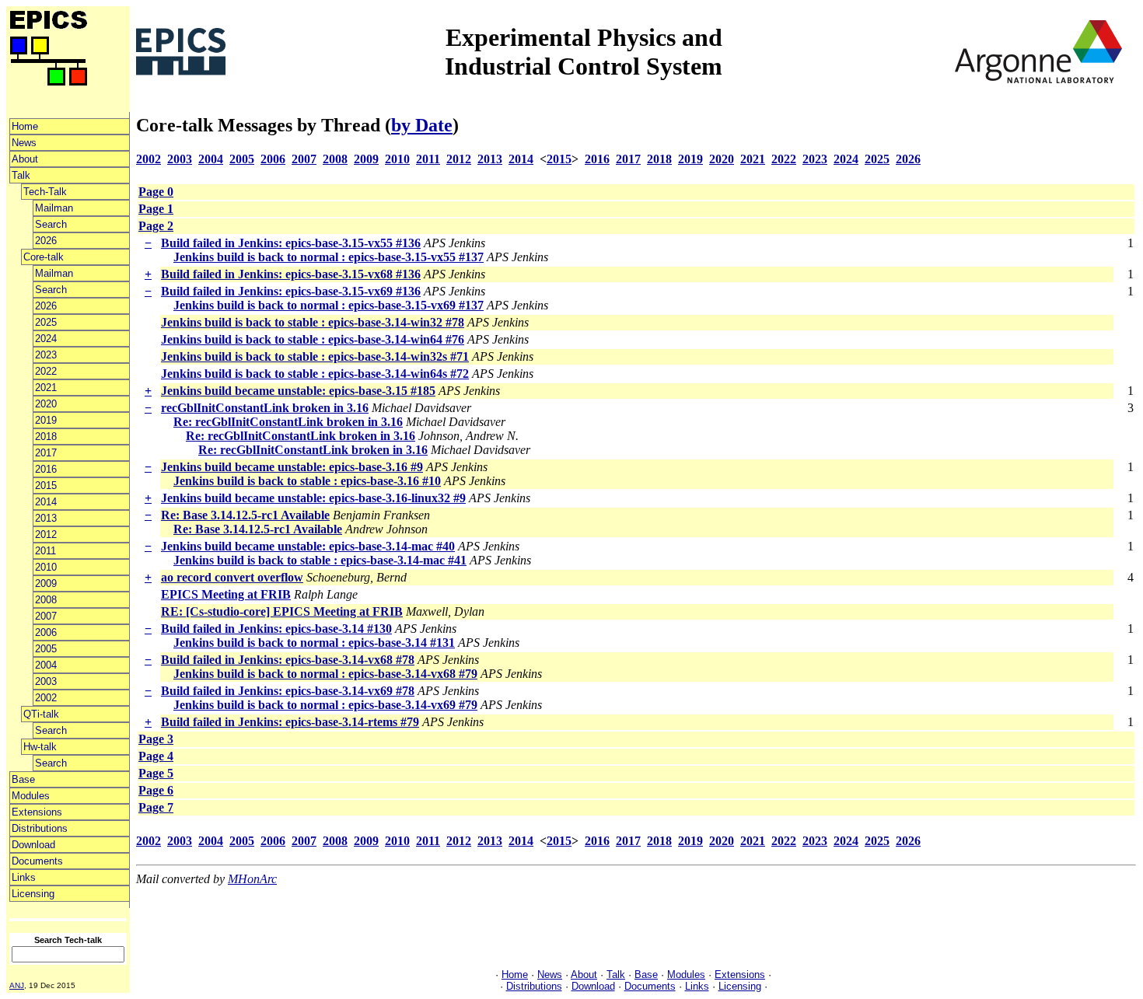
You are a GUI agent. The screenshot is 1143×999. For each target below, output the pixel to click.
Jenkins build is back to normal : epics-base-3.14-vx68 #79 (325, 673)
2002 (46, 698)
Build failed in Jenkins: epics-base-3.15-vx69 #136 (291, 291)
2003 (46, 681)
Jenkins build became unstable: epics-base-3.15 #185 (298, 390)
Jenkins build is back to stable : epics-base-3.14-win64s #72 (315, 373)
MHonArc (252, 878)
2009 (46, 583)
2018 (46, 436)
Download (33, 845)
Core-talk (43, 257)
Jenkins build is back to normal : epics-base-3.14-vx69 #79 (325, 704)
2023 (46, 355)
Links (24, 877)
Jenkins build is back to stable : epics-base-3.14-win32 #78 (312, 322)
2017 (46, 453)
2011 (45, 551)
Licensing (33, 893)
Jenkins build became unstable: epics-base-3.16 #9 (292, 466)
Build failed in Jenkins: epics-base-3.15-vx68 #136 (291, 274)
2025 (46, 322)
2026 (46, 240)
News (24, 142)
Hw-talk (40, 747)
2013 (46, 518)
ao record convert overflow (232, 577)
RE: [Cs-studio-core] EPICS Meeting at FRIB (282, 611)
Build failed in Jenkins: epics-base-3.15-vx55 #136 (291, 243)
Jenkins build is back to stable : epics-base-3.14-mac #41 (320, 560)
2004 (46, 665)
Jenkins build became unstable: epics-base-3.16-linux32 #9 (313, 498)
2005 (46, 649)
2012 (46, 534)
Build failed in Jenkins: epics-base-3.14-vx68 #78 (287, 659)
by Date (422, 125)
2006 (46, 632)
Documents (37, 861)
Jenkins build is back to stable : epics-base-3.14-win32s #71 (315, 356)
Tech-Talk (45, 191)
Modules (31, 796)
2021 (46, 387)
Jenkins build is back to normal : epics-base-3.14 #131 (314, 642)
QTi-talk (41, 714)
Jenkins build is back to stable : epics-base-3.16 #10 (307, 480)
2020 (46, 404)
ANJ (16, 985)
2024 (46, 338)
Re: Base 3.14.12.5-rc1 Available (245, 515)
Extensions (37, 812)
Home (25, 126)
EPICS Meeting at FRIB (226, 594)
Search (51, 224)
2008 (46, 600)
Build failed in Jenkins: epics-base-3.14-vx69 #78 (287, 690)
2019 (46, 420)
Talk (21, 175)
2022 (46, 371)
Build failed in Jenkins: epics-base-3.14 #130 (276, 628)
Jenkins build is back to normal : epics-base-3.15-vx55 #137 (328, 257)
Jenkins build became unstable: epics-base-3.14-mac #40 (308, 546)
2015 (46, 485)
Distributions (40, 828)
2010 (46, 567)
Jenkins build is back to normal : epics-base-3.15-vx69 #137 (328, 305)
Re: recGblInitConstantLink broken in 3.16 (288, 421)
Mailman (54, 208)
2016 (46, 469)
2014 (46, 502)
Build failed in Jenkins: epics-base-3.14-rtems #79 (290, 721)
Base (23, 779)
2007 (46, 616)
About (25, 159)
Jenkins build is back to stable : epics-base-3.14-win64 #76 (312, 339)
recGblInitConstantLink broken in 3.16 (265, 407)
